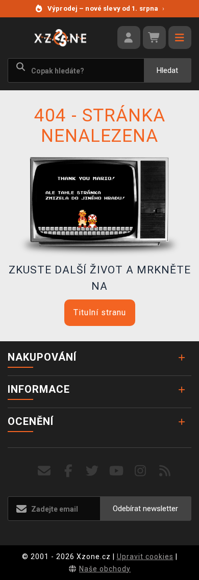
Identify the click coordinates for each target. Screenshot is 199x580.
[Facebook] (69, 471)
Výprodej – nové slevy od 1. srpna (105, 8)
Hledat (167, 70)
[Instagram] (140, 471)
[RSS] (165, 471)
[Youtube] (117, 471)
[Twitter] (93, 471)
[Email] (44, 471)
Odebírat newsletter (145, 508)
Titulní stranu (99, 312)
